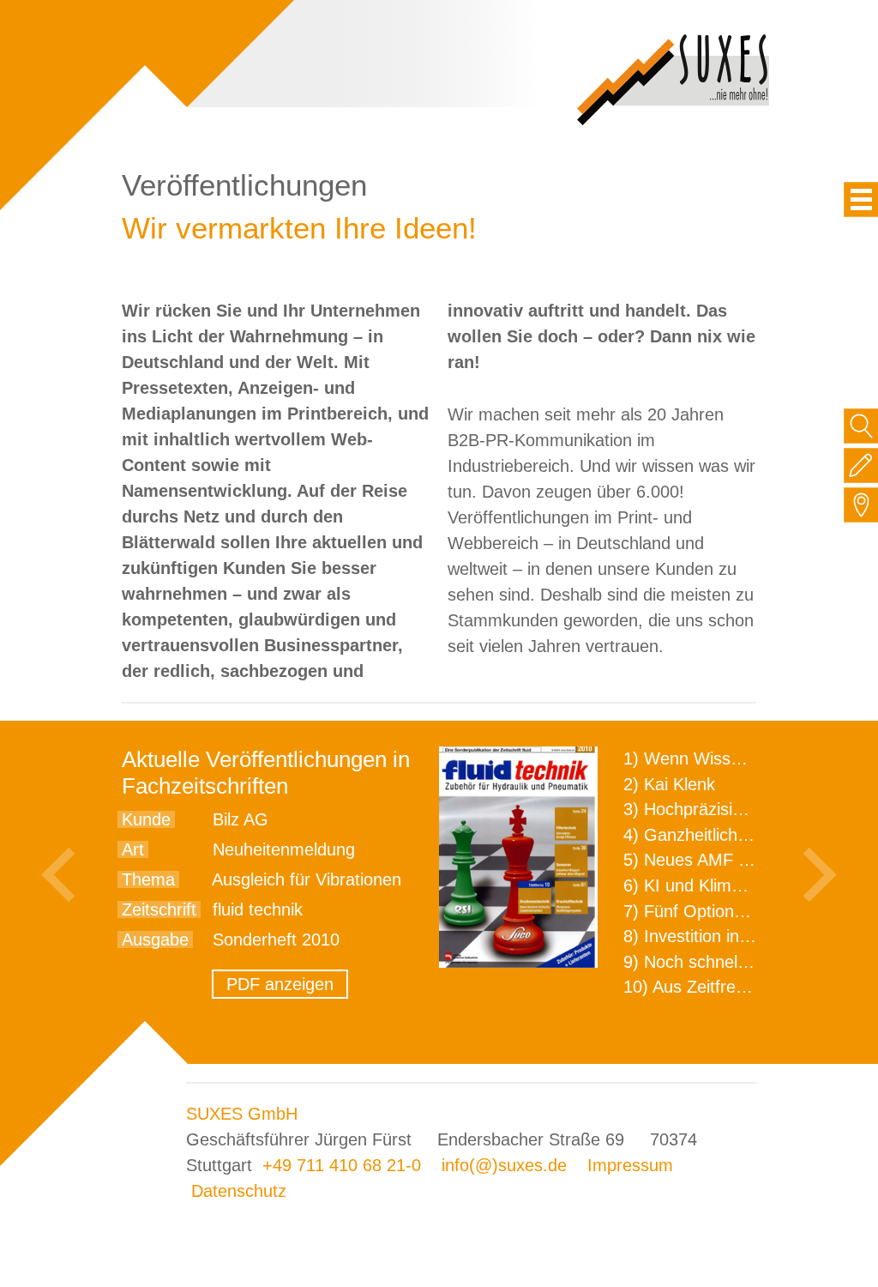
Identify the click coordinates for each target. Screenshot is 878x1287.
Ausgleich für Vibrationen (306, 879)
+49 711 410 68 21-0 (341, 1165)
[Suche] (861, 426)
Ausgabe (155, 939)
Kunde (146, 819)
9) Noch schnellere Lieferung (732, 961)
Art (133, 849)
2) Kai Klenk (669, 784)
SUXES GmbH (242, 1113)
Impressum (630, 1165)
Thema (148, 879)
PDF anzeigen (280, 984)
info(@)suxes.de (504, 1165)
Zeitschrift (159, 909)
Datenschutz (238, 1190)
